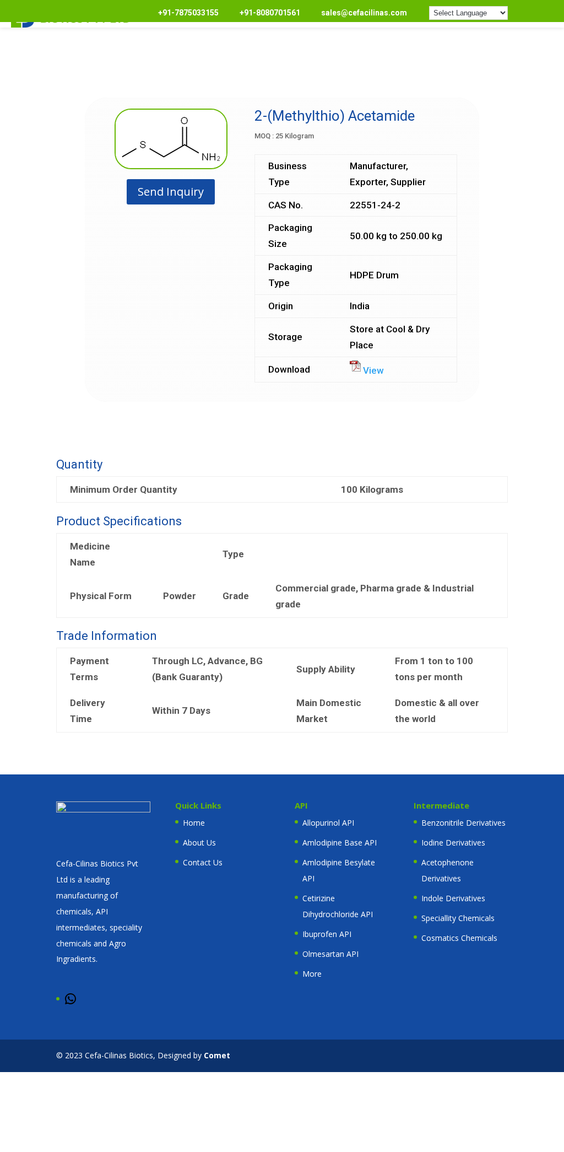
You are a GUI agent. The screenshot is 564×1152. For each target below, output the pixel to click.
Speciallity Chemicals (458, 918)
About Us (199, 842)
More (312, 973)
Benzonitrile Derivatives (463, 822)
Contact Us (203, 862)
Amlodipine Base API (339, 842)
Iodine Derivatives (453, 842)
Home (194, 822)
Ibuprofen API (326, 934)
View (372, 370)
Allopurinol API (328, 822)
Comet (217, 1055)
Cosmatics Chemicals (459, 938)
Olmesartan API (330, 954)
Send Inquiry (171, 191)
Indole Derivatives (453, 898)
